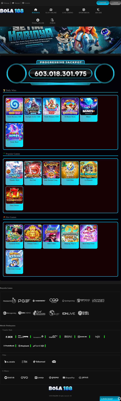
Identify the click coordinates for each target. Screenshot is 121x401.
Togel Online (38, 23)
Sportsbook (84, 13)
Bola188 (55, 396)
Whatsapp (6, 3)
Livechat (27, 3)
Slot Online (51, 13)
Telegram (17, 3)
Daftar (102, 3)
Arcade (98, 13)
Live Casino (67, 13)
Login (115, 3)
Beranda (36, 13)
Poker (52, 23)
